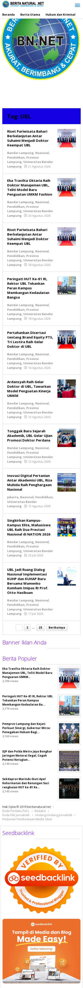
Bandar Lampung (20, 153)
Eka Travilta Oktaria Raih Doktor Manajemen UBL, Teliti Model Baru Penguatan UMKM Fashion (29, 187)
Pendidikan (16, 157)
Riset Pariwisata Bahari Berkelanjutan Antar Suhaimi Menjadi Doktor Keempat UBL (28, 138)
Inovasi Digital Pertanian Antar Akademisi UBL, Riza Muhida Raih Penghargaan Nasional (29, 482)
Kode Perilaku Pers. (16, 811)
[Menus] (77, 5)
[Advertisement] (41, 62)
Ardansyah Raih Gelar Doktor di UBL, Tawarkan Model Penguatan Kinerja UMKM (29, 388)
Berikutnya (57, 627)
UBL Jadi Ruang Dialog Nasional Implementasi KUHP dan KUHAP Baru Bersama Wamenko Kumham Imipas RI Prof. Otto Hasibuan (27, 581)
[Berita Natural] (23, 4)
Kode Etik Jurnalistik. (16, 815)
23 (40, 627)
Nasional (42, 153)
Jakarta (12, 497)
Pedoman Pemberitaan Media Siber (27, 819)
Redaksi (40, 811)
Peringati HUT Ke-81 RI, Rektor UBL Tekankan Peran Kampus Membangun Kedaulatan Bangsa (28, 287)
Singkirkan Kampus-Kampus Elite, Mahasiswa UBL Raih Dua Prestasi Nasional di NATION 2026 (28, 527)
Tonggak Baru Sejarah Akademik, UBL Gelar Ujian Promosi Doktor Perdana (29, 435)
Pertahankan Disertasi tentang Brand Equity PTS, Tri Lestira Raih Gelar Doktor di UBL (30, 339)
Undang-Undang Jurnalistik (53, 815)
